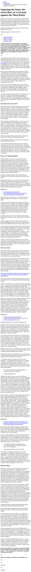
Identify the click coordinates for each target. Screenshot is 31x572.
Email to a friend (8, 41)
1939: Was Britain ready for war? (11, 319)
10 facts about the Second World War (12, 317)
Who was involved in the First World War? (14, 194)
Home (5, 1)
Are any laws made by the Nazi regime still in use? (16, 421)
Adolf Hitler (3, 63)
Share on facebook (8, 37)
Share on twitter (7, 38)
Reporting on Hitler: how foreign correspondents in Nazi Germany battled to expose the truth (16, 423)
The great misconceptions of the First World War (15, 193)
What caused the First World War (11, 192)
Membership (7, 3)
